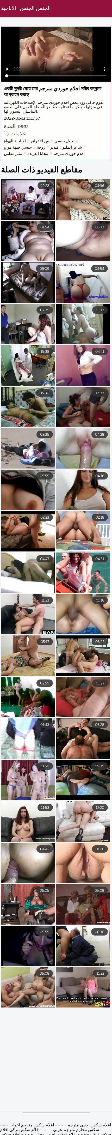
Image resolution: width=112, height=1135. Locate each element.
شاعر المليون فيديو (66, 147)
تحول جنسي (64, 141)
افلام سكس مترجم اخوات (31, 1125)
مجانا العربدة (37, 154)
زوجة (41, 147)
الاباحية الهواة (15, 141)
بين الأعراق (40, 141)
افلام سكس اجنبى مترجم (89, 1125)
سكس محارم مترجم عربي (76, 1130)
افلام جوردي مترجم (69, 154)
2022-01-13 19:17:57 (22, 118)
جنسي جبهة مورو (18, 147)
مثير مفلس (13, 154)
